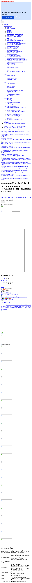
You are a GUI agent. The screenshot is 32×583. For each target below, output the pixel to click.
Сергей (29, 307)
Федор (2, 309)
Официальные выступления (14, 56)
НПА (5, 82)
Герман (14, 306)
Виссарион (3, 306)
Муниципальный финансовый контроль (17, 43)
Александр (9, 305)
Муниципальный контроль (13, 42)
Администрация (8, 26)
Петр (25, 307)
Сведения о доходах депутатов (14, 114)
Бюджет (6, 74)
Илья (29, 306)
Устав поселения (11, 83)
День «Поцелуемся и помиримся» (9, 294)
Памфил (21, 307)
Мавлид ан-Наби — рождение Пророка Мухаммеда (14, 297)
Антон (19, 305)
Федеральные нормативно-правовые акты (17, 60)
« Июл (2, 287)
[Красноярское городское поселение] (1, 20)
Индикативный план (12, 78)
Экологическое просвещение (14, 72)
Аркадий (23, 305)
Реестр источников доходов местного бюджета (18, 80)
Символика (9, 31)
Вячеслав (9, 306)
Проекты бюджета (11, 79)
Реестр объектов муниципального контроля (15, 126)
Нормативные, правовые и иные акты (16, 107)
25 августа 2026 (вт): (6, 293)
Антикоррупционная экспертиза (15, 108)
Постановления (10, 88)
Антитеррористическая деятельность (16, 58)
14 (8, 280)
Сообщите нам (8, 17)
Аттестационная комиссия (13, 115)
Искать (2, 202)
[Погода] (3, 210)
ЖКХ (8, 38)
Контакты (6, 122)
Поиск (2, 200)
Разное (8, 66)
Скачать (16, 199)
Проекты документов (12, 91)
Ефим (23, 306)
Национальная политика (13, 67)
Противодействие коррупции (11, 106)
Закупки (6, 120)
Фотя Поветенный (5, 302)
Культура (9, 70)
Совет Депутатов (8, 98)
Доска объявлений (8, 104)
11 (3, 280)
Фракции (9, 103)
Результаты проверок (12, 54)
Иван (26, 306)
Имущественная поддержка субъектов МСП (15, 123)
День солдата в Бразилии (7, 299)
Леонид (2, 307)
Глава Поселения (11, 28)
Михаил (12, 307)
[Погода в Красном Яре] (10, 209)
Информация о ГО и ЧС (13, 64)
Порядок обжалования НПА (14, 94)
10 (1, 280)
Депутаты (9, 99)
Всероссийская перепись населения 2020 (17, 59)
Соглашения (10, 95)
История (9, 30)
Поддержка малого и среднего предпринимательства (14, 52)
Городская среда (11, 39)
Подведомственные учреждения (15, 35)
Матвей (7, 307)
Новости (9, 27)
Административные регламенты (15, 90)
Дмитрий (18, 306)
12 (5, 280)
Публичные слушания (12, 92)
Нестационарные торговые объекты (16, 71)
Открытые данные (8, 124)
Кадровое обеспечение (12, 50)
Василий (28, 305)
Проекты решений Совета (13, 102)
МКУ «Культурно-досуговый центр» (13, 127)
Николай (16, 307)
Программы (10, 84)
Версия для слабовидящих (7, 1)
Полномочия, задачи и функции (15, 34)
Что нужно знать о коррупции (14, 119)
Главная (6, 24)
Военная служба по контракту (11, 129)
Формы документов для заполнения (16, 111)
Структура (9, 32)
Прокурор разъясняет (12, 48)
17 (1, 282)
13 (6, 280)
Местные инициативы (12, 47)
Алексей (14, 305)
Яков (5, 309)
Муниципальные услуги (13, 46)
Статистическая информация (14, 55)
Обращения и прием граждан (14, 36)
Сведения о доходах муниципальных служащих (19, 112)
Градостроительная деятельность (15, 40)
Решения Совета (11, 86)
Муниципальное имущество (14, 44)
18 (3, 282)
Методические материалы (13, 110)
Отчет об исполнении (12, 76)
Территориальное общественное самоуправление (15, 62)
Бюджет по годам (11, 75)
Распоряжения (10, 87)
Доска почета (7, 96)
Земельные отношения (12, 68)
